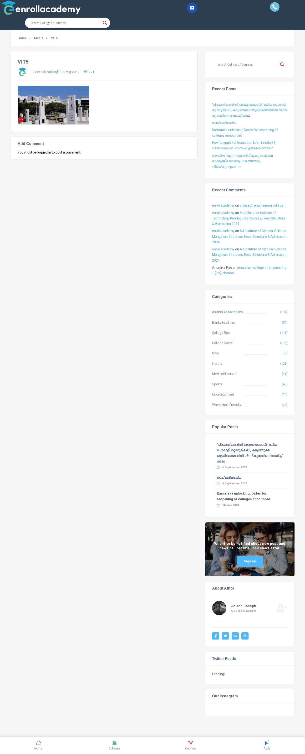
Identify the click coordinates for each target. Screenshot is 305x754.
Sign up (250, 561)
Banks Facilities (223, 322)
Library (217, 364)
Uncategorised (223, 394)
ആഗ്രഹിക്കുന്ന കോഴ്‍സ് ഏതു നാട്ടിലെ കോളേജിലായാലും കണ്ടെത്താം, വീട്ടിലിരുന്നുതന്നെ (242, 161)
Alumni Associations (227, 312)
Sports (217, 384)
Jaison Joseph (243, 606)
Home (22, 38)
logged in (44, 152)
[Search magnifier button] (105, 23)
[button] (192, 7)
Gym (215, 353)
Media (38, 38)
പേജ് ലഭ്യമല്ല (224, 122)
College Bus (221, 333)
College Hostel (223, 343)
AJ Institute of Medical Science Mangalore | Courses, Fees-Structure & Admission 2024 (249, 236)
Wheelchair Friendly (226, 405)
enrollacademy (223, 205)
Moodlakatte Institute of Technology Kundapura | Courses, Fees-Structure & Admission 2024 (248, 218)
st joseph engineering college (261, 205)
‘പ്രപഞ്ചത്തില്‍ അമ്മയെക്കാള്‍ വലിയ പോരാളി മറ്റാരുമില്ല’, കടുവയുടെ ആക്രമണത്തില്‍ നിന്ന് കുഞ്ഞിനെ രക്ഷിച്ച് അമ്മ (249, 110)
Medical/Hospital (224, 374)
